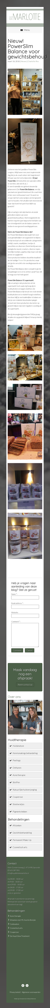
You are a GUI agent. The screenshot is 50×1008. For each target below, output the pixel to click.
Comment (17, 650)
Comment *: (15, 621)
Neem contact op (25, 684)
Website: (14, 612)
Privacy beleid (15, 992)
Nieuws (23, 61)
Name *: (14, 594)
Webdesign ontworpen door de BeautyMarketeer (25, 998)
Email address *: (17, 603)
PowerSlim (22, 260)
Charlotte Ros (33, 61)
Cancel (30, 650)
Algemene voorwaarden (31, 992)
